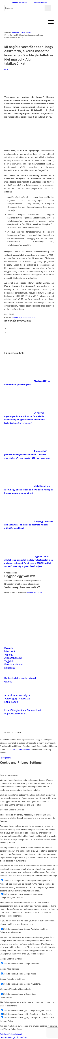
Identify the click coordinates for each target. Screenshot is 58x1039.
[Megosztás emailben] (8, 337)
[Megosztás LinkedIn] (8, 332)
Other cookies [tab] (6, 997)
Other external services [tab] (10, 932)
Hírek (6, 69)
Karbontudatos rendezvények (20, 678)
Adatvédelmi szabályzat (17, 695)
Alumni (15, 317)
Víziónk (8, 654)
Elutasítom (22, 1037)
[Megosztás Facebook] (8, 324)
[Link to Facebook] (42, 732)
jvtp (20, 317)
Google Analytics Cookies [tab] (11, 897)
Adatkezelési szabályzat (11, 1034)
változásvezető (29, 317)
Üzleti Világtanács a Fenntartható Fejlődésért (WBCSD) (22, 711)
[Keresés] (42, 22)
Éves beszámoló (13, 664)
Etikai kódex (11, 702)
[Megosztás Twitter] (8, 328)
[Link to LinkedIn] (46, 732)
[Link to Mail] (51, 732)
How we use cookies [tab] (9, 775)
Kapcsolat (9, 667)
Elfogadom (6, 757)
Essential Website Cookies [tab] (12, 809)
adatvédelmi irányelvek (20, 749)
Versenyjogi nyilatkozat (17, 698)
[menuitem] (42, 22)
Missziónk (9, 651)
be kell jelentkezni (35, 592)
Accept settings (8, 1037)
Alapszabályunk (13, 658)
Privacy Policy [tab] (6, 1020)
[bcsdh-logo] (24, 22)
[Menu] (49, 22)
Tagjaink (9, 661)
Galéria (8, 681)
